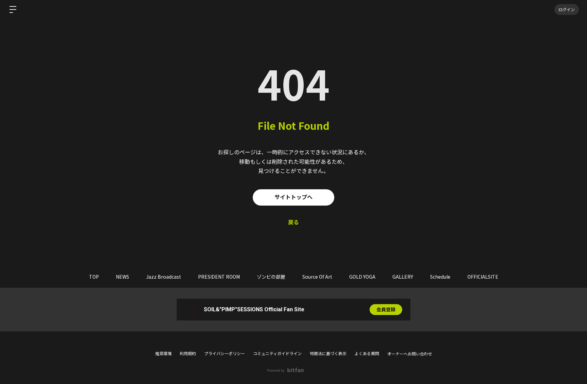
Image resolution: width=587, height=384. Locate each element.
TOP (94, 276)
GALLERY (402, 276)
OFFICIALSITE (482, 276)
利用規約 (188, 353)
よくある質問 (367, 353)
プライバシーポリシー (224, 353)
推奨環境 (163, 353)
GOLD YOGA (362, 276)
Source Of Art (317, 276)
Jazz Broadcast (163, 276)
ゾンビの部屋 (271, 276)
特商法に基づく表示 (328, 353)
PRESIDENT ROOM (219, 276)
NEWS (122, 276)
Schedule (440, 276)
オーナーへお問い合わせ (409, 354)
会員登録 (385, 309)
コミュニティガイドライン (277, 353)
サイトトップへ (293, 197)
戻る (293, 222)
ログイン (566, 9)
